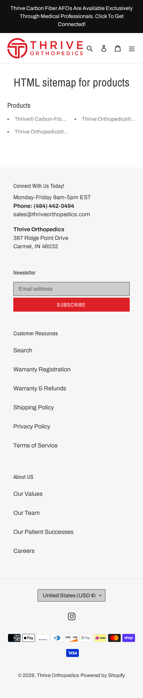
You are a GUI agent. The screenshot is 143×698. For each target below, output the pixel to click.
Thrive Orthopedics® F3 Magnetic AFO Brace (68, 131)
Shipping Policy (33, 407)
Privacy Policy (31, 426)
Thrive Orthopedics (58, 675)
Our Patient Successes (43, 532)
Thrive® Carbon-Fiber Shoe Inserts (56, 119)
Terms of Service (35, 445)
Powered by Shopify (102, 675)
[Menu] (132, 48)
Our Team (26, 512)
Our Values (28, 493)
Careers (24, 551)
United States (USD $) (69, 595)
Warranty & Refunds (39, 388)
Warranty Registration (42, 369)
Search (22, 350)
